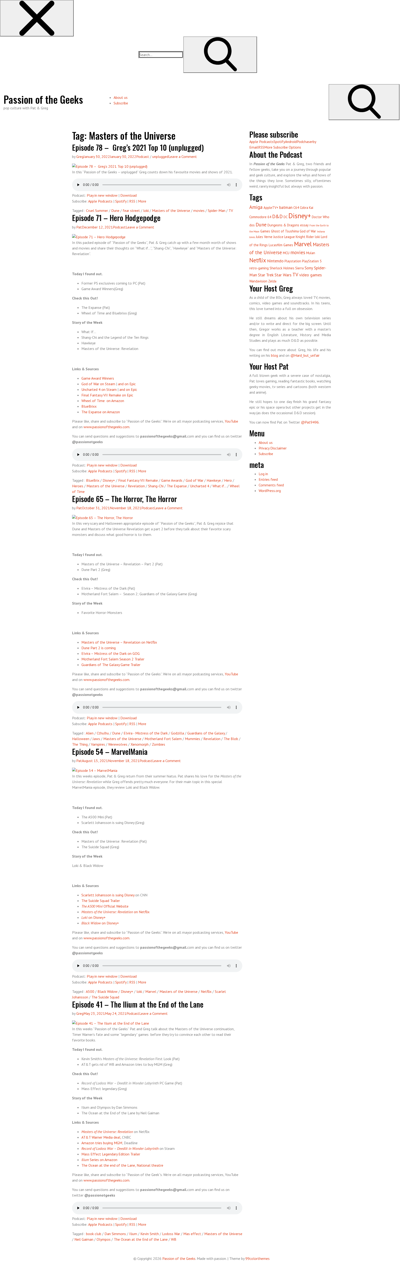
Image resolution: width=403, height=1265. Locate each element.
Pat (79, 227)
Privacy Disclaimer (273, 448)
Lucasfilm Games (281, 245)
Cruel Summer (97, 210)
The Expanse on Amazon (100, 412)
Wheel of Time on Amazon (102, 400)
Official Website (105, 906)
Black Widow (107, 991)
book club (93, 1233)
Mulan (310, 253)
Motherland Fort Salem (163, 738)
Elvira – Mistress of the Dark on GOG (110, 653)
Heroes (77, 486)
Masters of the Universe (171, 210)
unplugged (160, 156)
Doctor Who (320, 217)
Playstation (293, 261)
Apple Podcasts (100, 201)
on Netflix (115, 911)
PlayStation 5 (312, 261)
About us (121, 97)
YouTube (231, 421)
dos (252, 225)
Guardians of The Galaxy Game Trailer (110, 664)
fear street (131, 210)
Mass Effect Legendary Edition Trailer (110, 1154)
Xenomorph (140, 744)
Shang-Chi (155, 486)
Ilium (133, 1233)
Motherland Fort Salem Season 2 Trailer (112, 659)
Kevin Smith (149, 1233)
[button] (37, 18)
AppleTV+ (271, 207)
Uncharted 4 (199, 486)
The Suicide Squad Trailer (100, 900)
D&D (277, 216)
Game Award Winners (97, 378)
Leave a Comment (182, 156)
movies (199, 210)
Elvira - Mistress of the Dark (146, 733)
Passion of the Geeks (43, 99)
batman (285, 207)
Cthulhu (103, 733)
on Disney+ (93, 917)
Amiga (256, 207)
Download (128, 195)
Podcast (142, 156)
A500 (90, 991)
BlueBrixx (89, 406)
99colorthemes (257, 1258)
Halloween (80, 738)
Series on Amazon (99, 1159)
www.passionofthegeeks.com (106, 426)
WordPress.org (270, 490)
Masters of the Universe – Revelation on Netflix (119, 642)
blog (274, 355)
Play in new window (102, 195)
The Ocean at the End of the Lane (141, 1239)
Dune (115, 210)
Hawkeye (214, 480)
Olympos (104, 1239)
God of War (194, 480)
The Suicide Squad (105, 997)
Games (265, 231)
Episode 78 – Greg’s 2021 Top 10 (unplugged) (138, 147)
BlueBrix (92, 480)
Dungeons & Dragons (283, 225)
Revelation (136, 486)
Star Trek (266, 275)
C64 (296, 207)
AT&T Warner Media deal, (101, 1137)
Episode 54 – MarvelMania (109, 751)
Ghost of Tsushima (285, 231)
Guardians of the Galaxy (206, 733)
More (142, 201)
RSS (132, 201)
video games (310, 275)
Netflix (206, 991)
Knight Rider (305, 237)
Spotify (120, 201)
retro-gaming (259, 268)
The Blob (231, 738)
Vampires (98, 744)
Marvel (150, 991)
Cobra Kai (306, 207)
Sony (309, 268)
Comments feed (271, 485)
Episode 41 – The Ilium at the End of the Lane (137, 1004)
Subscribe (121, 103)
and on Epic (127, 383)
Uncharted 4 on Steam (99, 389)
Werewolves (117, 744)
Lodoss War (171, 1233)
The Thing (80, 744)
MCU (286, 253)
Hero (228, 480)
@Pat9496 (310, 422)
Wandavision (258, 281)
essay (304, 225)
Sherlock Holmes (282, 268)
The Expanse (177, 486)
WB (173, 1239)
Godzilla (177, 733)
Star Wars (283, 275)
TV (231, 210)
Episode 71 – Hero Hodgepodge (116, 217)
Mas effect (192, 1233)
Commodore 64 (260, 217)
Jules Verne (264, 237)
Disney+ (109, 480)
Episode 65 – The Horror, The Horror (124, 498)
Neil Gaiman (83, 1239)
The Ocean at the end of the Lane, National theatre (122, 1165)
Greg (79, 156)
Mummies (192, 738)
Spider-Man (216, 210)
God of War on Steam (98, 383)
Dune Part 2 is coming (98, 647)
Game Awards (171, 480)
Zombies (158, 744)
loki (146, 210)
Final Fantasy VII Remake (138, 480)
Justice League (284, 237)
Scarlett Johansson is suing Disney (107, 895)
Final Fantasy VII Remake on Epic (107, 395)
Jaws (96, 738)
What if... (219, 486)
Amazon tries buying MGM (101, 1142)
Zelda (272, 281)
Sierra (299, 268)
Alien (90, 733)
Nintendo (275, 261)
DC (286, 217)
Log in (263, 473)
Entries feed (268, 479)
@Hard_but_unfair (305, 355)
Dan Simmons (115, 1233)
